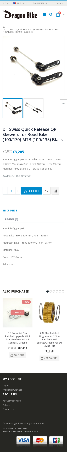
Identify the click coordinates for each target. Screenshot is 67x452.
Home (4, 27)
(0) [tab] (11, 219)
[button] (47, 291)
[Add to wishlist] (47, 191)
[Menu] (44, 14)
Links (58, 3)
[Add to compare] (55, 191)
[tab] (10, 210)
